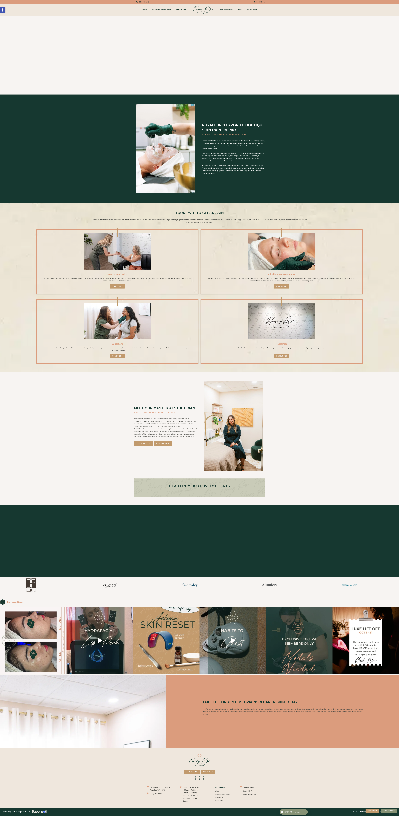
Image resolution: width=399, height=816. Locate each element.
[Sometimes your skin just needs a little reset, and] (33, 640)
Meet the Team (162, 443)
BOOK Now (153, 57)
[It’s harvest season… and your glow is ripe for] (365, 640)
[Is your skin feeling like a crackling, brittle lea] (166, 640)
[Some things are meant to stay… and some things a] (233, 640)
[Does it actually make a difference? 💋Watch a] (99, 640)
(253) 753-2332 (144, 2)
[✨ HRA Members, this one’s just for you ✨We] (299, 640)
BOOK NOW (208, 772)
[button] (2, 10)
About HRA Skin (143, 443)
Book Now (260, 2)
